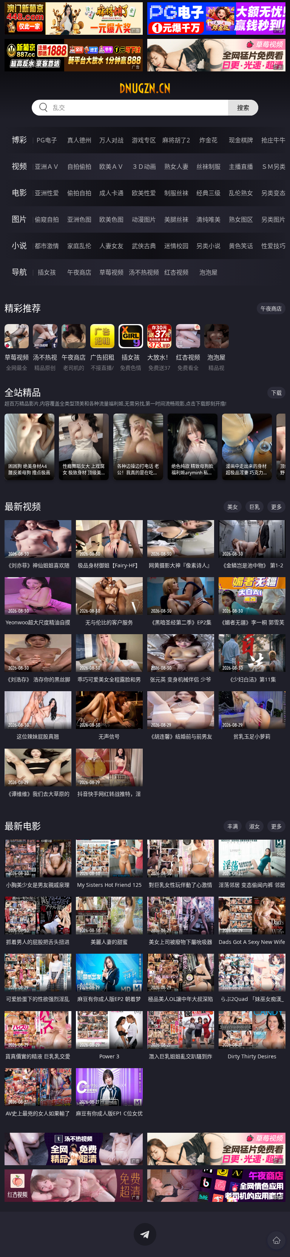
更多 (276, 506)
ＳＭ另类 (273, 166)
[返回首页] (276, 1240)
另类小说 (208, 246)
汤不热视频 (144, 272)
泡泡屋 (208, 272)
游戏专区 (144, 140)
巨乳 (254, 506)
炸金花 (208, 140)
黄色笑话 (241, 246)
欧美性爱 (144, 193)
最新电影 (23, 826)
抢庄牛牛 (273, 140)
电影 (19, 193)
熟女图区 (241, 219)
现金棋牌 (241, 140)
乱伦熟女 (241, 193)
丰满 (232, 826)
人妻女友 (111, 246)
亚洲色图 (79, 219)
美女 (232, 506)
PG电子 (47, 140)
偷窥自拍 (47, 219)
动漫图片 (144, 219)
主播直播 (241, 166)
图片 (19, 219)
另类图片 (273, 219)
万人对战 (111, 140)
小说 (19, 246)
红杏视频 (176, 272)
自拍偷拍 (79, 166)
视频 (19, 166)
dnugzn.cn (145, 88)
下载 (276, 392)
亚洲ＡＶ (47, 166)
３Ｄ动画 (144, 166)
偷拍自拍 (79, 193)
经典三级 (208, 193)
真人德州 (79, 140)
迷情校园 (176, 246)
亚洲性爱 (47, 193)
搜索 (243, 107)
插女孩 (47, 272)
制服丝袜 (176, 193)
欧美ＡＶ (111, 166)
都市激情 (47, 246)
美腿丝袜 (176, 219)
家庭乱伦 (79, 246)
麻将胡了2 (176, 140)
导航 (19, 272)
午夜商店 (79, 272)
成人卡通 (111, 193)
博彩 (19, 140)
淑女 (254, 826)
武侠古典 (144, 246)
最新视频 (23, 506)
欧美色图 (111, 219)
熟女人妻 (176, 166)
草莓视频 (111, 272)
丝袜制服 (208, 166)
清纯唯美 (208, 219)
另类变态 (273, 193)
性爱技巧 (273, 246)
